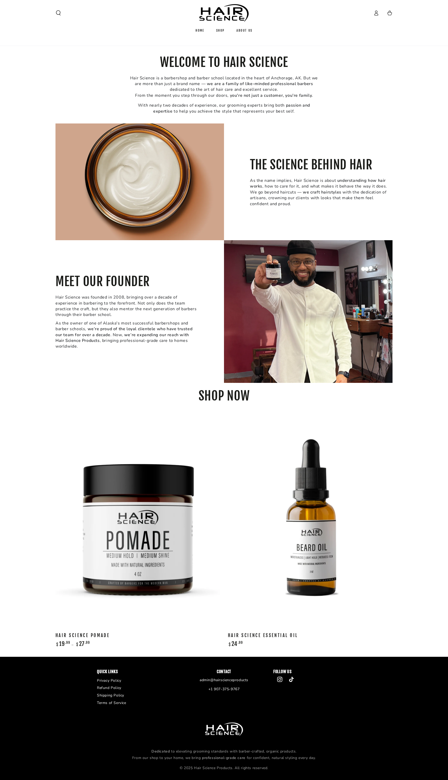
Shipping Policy (110, 695)
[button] (58, 13)
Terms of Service (111, 702)
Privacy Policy (109, 680)
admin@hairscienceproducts (224, 680)
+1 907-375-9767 (224, 689)
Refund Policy (109, 687)
